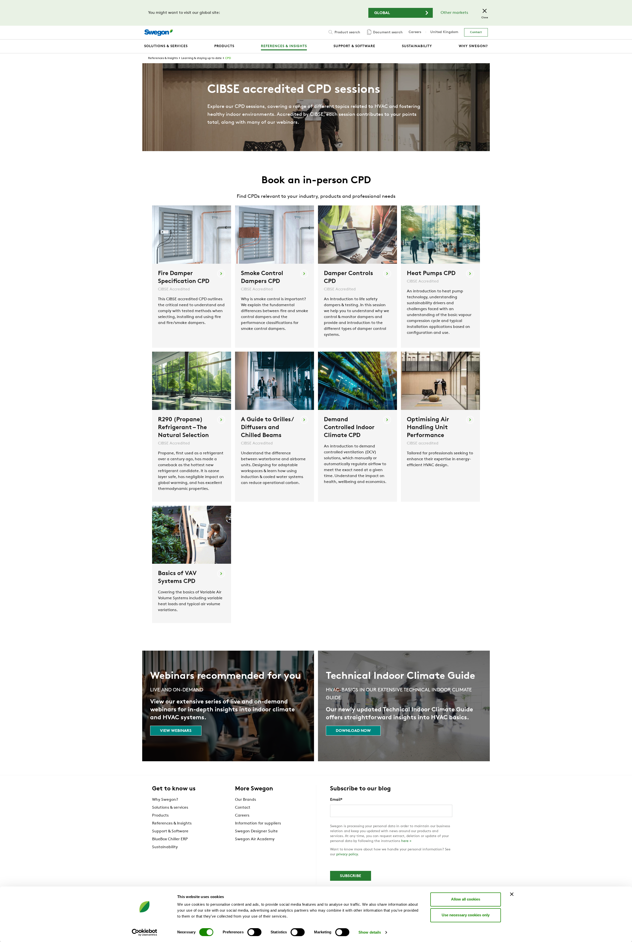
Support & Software (170, 831)
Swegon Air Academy (255, 839)
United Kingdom (444, 32)
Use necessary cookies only (466, 915)
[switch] (254, 932)
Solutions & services (170, 808)
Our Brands (245, 800)
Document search (387, 32)
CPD (228, 58)
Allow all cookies (465, 899)
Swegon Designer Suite (256, 831)
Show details (369, 932)
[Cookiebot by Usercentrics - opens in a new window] (144, 932)
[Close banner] (512, 894)
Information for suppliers (258, 823)
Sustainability (165, 847)
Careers (415, 32)
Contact (476, 32)
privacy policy (347, 854)
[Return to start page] (158, 32)
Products (160, 816)
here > (406, 841)
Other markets (454, 13)
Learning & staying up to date (201, 58)
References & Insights (163, 58)
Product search (347, 32)
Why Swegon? (165, 800)
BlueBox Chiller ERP (170, 839)
